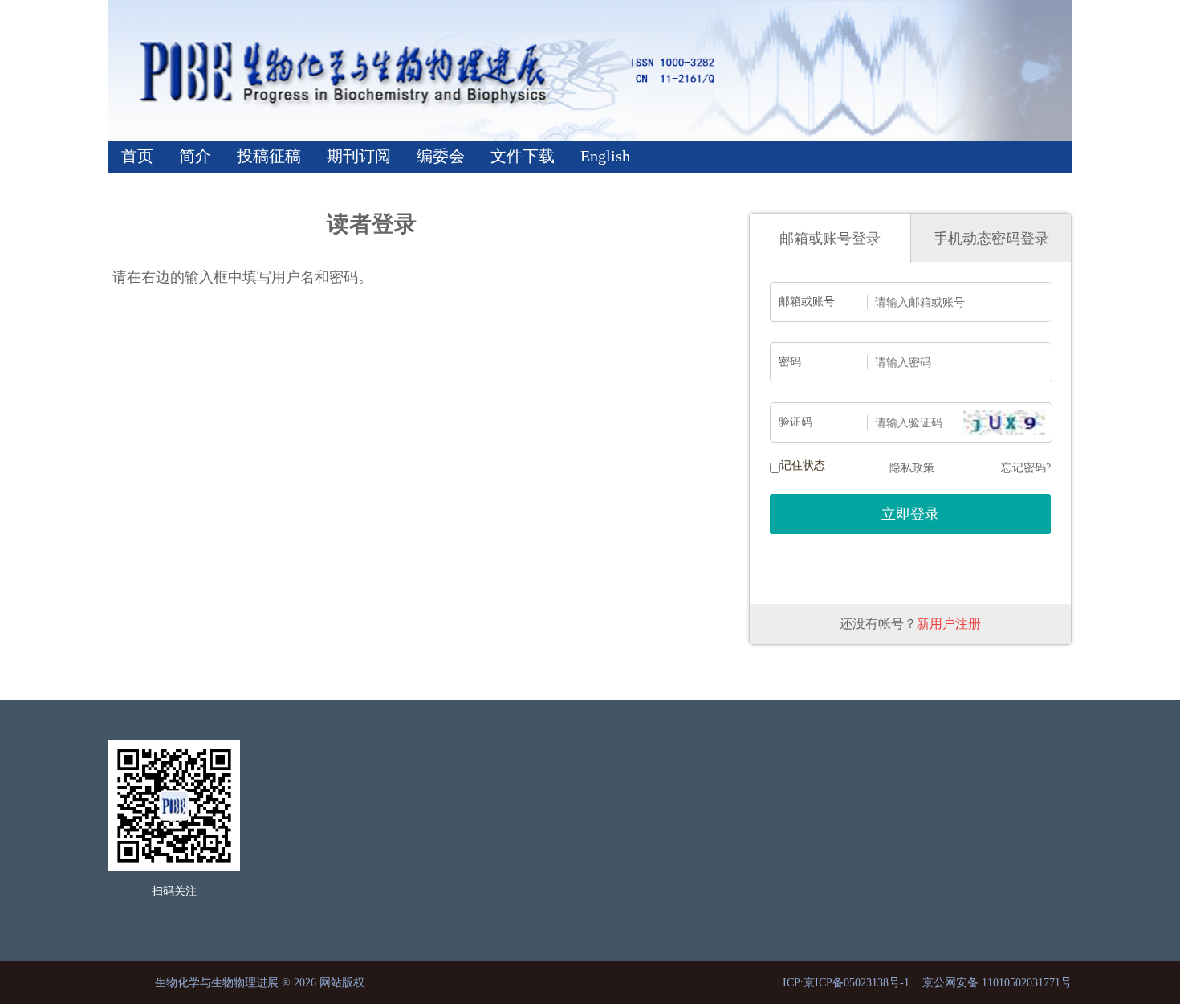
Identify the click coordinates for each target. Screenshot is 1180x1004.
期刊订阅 (359, 156)
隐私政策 (911, 468)
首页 (137, 156)
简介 (195, 156)
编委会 (441, 156)
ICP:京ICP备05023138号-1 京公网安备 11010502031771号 (927, 983)
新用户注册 (949, 624)
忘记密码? (1026, 468)
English (605, 156)
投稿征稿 (269, 156)
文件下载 (522, 156)
